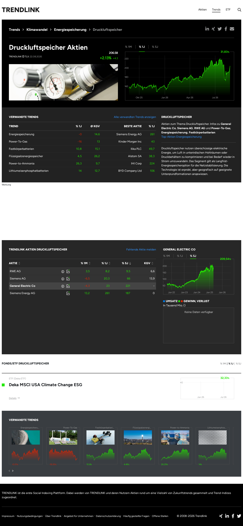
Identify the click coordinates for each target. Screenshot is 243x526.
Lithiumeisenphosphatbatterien (29, 170)
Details (13, 398)
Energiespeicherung (70, 29)
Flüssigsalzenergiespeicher (26, 156)
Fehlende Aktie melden (141, 249)
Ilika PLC (136, 149)
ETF (228, 9)
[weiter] (13, 471)
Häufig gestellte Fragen (136, 516)
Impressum (8, 516)
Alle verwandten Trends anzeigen (135, 117)
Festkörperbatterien (21, 149)
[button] (207, 29)
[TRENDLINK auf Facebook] (233, 516)
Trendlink (21, 9)
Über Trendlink (53, 516)
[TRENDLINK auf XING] (221, 516)
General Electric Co (22, 285)
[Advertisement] (121, 212)
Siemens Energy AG (129, 134)
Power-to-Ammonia (21, 163)
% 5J (238, 363)
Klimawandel (37, 29)
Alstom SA (135, 156)
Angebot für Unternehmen (78, 516)
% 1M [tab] (128, 46)
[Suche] (238, 9)
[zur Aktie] (68, 271)
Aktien (202, 9)
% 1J (230, 363)
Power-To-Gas (18, 141)
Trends (216, 10)
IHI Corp (136, 163)
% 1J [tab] (142, 46)
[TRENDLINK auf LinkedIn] (227, 516)
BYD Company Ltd (130, 170)
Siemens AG (18, 278)
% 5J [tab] (155, 46)
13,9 (152, 278)
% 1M (223, 363)
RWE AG (15, 271)
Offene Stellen (160, 516)
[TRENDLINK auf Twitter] (239, 516)
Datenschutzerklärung (108, 516)
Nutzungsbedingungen (30, 516)
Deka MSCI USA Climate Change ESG (45, 384)
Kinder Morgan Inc (130, 141)
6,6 (153, 271)
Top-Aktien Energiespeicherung (181, 136)
